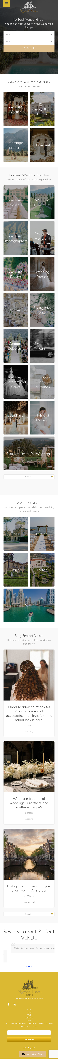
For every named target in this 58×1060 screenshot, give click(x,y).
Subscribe (29, 1039)
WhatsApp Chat (35, 1054)
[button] (26, 966)
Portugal (29, 1018)
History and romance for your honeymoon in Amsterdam (29, 888)
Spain (29, 1020)
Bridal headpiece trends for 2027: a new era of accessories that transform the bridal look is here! (29, 713)
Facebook (8, 1005)
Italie (29, 1015)
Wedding (29, 731)
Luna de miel (29, 902)
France (29, 1012)
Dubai (29, 1009)
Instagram (14, 1005)
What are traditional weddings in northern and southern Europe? (29, 803)
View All (28, 476)
